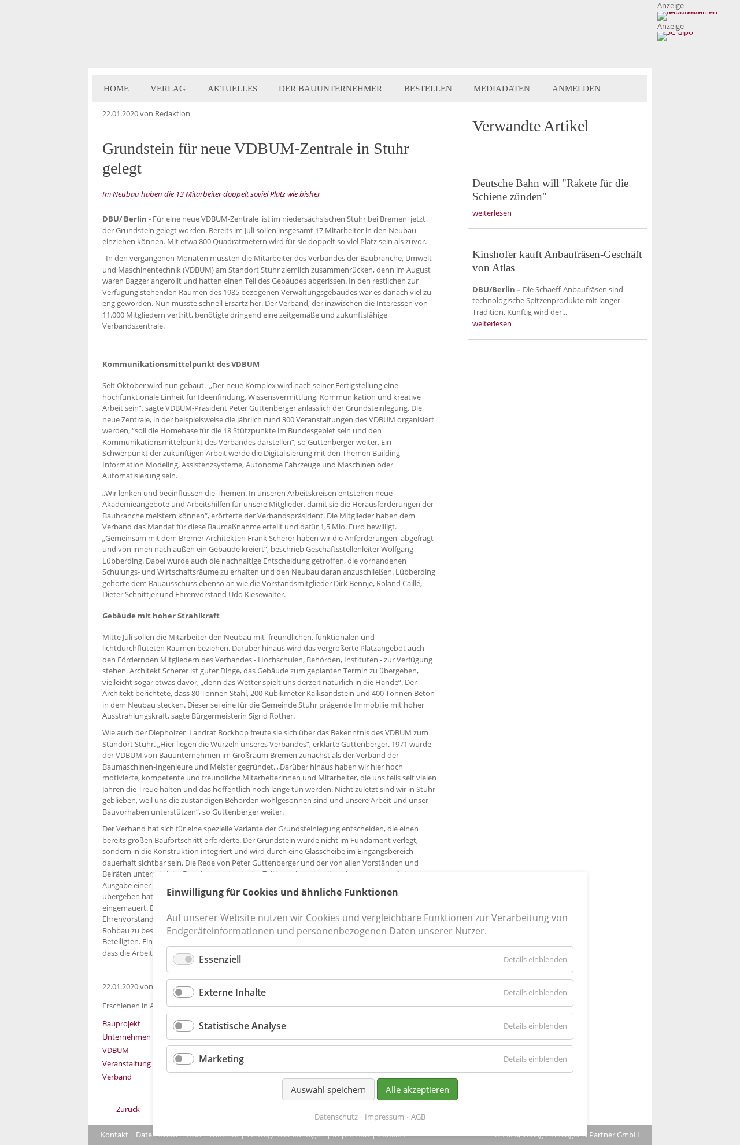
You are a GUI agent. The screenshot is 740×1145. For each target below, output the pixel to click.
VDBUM (115, 1050)
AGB (418, 1116)
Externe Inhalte (232, 992)
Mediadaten (501, 88)
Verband (117, 1077)
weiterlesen (492, 213)
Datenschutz (336, 1116)
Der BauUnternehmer (330, 88)
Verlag (168, 88)
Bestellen (428, 88)
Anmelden (576, 88)
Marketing (221, 1058)
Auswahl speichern (328, 1089)
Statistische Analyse (242, 1025)
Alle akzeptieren (417, 1089)
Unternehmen (126, 1037)
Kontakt (114, 1134)
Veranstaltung (126, 1063)
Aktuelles (232, 88)
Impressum (384, 1116)
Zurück (128, 1109)
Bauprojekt (121, 1023)
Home (116, 88)
